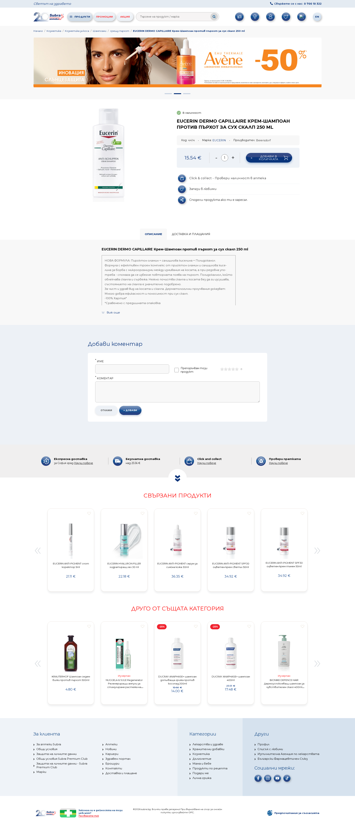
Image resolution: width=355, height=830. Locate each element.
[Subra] (49, 16)
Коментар (104, 378)
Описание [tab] (153, 234)
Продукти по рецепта (209, 768)
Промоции (104, 16)
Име (99, 361)
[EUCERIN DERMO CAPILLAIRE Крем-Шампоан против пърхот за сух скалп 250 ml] (109, 154)
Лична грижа (201, 778)
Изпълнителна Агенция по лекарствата (288, 754)
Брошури (112, 763)
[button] (168, 93)
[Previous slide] (37, 550)
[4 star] (233, 369)
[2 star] (226, 369)
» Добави (130, 410)
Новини (110, 749)
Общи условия (46, 749)
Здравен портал (118, 758)
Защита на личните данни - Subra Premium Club (61, 765)
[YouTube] (277, 778)
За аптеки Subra (48, 744)
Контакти (113, 768)
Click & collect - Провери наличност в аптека (227, 178)
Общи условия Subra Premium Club (62, 758)
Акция (125, 16)
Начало (38, 30)
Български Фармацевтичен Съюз (283, 758)
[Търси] (214, 16)
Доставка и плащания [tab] (191, 234)
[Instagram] (267, 778)
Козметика (54, 30)
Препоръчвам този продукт (194, 370)
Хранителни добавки (208, 749)
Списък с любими (270, 749)
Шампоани (99, 30)
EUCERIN (219, 140)
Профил (263, 744)
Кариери (111, 754)
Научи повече (83, 463)
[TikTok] (287, 778)
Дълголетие (201, 758)
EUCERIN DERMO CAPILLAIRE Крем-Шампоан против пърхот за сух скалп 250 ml (189, 30)
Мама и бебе (201, 763)
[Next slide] (317, 550)
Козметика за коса (77, 30)
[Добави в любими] (89, 513)
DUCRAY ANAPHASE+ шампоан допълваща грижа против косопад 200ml (177, 680)
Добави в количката (268, 158)
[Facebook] (258, 778)
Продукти (82, 16)
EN (317, 16)
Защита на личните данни (56, 754)
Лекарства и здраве (207, 744)
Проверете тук (89, 815)
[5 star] (237, 369)
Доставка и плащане (121, 773)
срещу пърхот (119, 30)
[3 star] (229, 369)
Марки (41, 772)
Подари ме (200, 773)
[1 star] (222, 369)
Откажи (106, 410)
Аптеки (111, 744)
